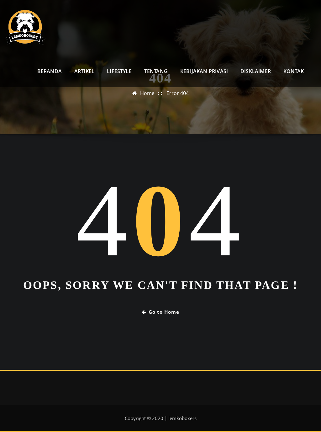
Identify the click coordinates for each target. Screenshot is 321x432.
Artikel (84, 71)
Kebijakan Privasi (204, 71)
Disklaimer (255, 71)
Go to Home (164, 312)
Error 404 (177, 93)
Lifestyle (119, 71)
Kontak (293, 71)
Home (147, 93)
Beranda (49, 71)
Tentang (156, 71)
